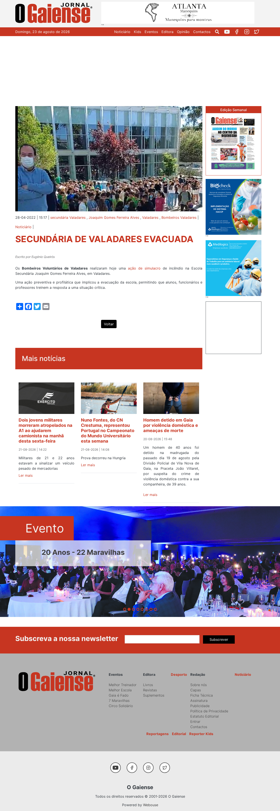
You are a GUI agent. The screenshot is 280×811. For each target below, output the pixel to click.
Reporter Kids (201, 734)
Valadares (150, 217)
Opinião (183, 32)
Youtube (229, 32)
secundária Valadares (68, 217)
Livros (148, 685)
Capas (195, 690)
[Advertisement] (140, 69)
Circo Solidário (121, 706)
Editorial (179, 734)
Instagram (248, 32)
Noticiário (122, 32)
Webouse (150, 805)
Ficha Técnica (201, 695)
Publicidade (200, 706)
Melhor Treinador (122, 685)
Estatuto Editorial (204, 716)
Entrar (195, 721)
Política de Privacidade (209, 711)
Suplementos (153, 695)
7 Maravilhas (119, 700)
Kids (137, 32)
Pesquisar (219, 32)
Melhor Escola (120, 690)
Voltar (109, 324)
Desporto (179, 674)
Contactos (201, 32)
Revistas (150, 690)
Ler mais (26, 475)
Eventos (151, 32)
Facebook (238, 32)
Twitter (258, 32)
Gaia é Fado (118, 695)
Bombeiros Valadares (178, 217)
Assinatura (199, 700)
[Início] (54, 14)
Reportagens (157, 734)
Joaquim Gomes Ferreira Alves (114, 217)
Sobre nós (198, 685)
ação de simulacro (144, 268)
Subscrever (219, 639)
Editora (167, 32)
